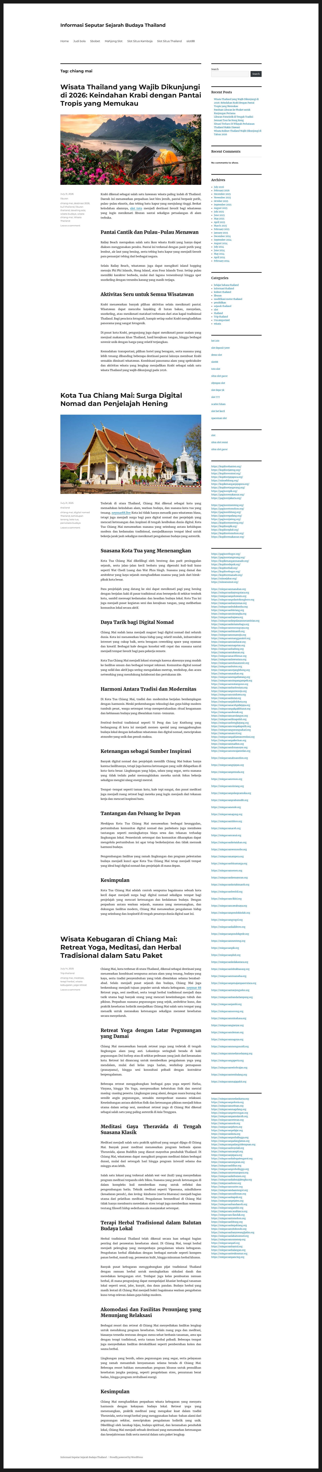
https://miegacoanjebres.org (226, 1127)
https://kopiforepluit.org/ (225, 529)
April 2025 (219, 222)
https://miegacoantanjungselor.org (230, 990)
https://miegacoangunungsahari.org (231, 729)
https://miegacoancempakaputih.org (231, 726)
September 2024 (222, 239)
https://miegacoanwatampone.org (229, 684)
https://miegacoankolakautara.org (229, 962)
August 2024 (220, 243)
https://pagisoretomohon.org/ (227, 508)
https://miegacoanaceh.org (226, 828)
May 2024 (219, 253)
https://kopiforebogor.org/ (225, 571)
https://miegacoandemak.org (227, 712)
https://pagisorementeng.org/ (227, 505)
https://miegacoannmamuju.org (228, 634)
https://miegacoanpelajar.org (227, 1130)
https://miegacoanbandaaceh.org (229, 1204)
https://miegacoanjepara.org (226, 1155)
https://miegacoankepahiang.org (229, 1225)
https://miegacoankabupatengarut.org (232, 1158)
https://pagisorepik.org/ (224, 491)
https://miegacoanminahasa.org (228, 1018)
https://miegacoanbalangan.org (228, 1250)
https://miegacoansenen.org (226, 870)
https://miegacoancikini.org (226, 898)
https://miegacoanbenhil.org (227, 891)
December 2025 (222, 194)
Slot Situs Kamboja (139, 41)
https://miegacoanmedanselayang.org (231, 1053)
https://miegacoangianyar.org (227, 1025)
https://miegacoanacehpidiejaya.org (230, 705)
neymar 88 (194, 987)
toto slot (215, 369)
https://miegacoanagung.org (226, 814)
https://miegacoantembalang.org (229, 1074)
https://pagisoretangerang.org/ (228, 557)
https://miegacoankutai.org (226, 698)
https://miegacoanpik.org (225, 948)
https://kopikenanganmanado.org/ (230, 561)
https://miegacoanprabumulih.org (229, 800)
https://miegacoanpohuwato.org (228, 596)
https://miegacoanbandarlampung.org (232, 997)
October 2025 (221, 201)
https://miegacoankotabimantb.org (230, 884)
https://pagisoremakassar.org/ (228, 494)
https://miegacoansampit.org (227, 1151)
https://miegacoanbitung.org (227, 1222)
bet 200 (215, 340)
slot (216, 309)
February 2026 (222, 190)
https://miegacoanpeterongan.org (229, 1112)
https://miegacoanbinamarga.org (229, 863)
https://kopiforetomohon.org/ (227, 533)
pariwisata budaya (70, 523)
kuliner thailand (222, 292)
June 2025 (219, 215)
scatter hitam (218, 404)
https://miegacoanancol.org (226, 733)
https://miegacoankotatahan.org (229, 842)
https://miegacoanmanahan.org (228, 589)
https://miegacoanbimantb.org (228, 631)
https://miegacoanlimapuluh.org (229, 719)
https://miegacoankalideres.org (228, 926)
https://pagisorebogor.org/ (225, 554)
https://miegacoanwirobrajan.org (229, 1067)
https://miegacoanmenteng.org (228, 941)
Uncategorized (222, 320)
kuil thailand (67, 206)
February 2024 (221, 261)
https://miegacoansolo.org (225, 1123)
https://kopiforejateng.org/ (226, 470)
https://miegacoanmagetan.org (228, 645)
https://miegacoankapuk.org (226, 1197)
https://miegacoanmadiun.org (227, 744)
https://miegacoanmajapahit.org (228, 1081)
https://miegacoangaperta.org (227, 1060)
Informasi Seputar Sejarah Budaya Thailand (113, 25)
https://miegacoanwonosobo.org (229, 849)
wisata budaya (68, 213)
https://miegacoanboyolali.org (227, 1148)
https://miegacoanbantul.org (227, 1246)
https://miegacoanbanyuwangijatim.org (232, 1232)
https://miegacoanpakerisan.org (228, 740)
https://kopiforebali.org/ (224, 568)
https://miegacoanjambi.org (226, 1004)
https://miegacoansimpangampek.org (231, 680)
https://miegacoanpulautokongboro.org (232, 599)
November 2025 (222, 197)
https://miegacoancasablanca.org (229, 1211)
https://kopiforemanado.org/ (227, 575)
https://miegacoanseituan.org (227, 1105)
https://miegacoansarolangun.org (229, 715)
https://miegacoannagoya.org (227, 1039)
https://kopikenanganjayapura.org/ (230, 484)
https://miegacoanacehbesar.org (229, 656)
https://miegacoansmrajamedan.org (230, 751)
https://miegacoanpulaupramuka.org (231, 793)
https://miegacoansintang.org (227, 786)
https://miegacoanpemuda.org (227, 772)
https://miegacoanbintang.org (227, 610)
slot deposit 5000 (220, 347)
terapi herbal (67, 981)
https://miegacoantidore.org (226, 821)
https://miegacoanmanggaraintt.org (230, 638)
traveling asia (78, 210)
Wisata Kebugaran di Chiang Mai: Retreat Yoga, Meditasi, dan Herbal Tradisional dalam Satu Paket (120, 947)
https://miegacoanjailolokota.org (229, 701)
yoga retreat (80, 985)
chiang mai (66, 203)
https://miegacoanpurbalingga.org (230, 1137)
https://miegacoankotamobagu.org (230, 624)
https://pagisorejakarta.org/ (226, 498)
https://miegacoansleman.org (227, 1032)
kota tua (73, 519)
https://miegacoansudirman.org (228, 1193)
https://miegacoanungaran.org (228, 1162)
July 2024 (219, 246)
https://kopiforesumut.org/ (226, 473)
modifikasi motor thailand (228, 299)
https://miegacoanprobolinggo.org (230, 1169)
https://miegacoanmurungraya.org (230, 627)
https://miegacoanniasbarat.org (228, 642)
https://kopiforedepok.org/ (225, 564)
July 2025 (219, 211)
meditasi (79, 978)
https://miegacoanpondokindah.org (230, 912)
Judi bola (79, 41)
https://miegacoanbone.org (226, 1183)
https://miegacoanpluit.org (225, 955)
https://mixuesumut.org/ (224, 582)
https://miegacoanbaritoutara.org (229, 687)
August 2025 (220, 208)
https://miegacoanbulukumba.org (229, 606)
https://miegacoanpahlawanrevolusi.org (233, 736)
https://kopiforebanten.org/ (226, 466)
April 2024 (219, 257)
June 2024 (219, 250)
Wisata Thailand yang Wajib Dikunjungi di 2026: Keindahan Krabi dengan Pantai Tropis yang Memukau (130, 95)
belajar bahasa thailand (226, 285)
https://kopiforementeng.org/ (227, 522)
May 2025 (219, 218)
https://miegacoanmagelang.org (228, 1109)
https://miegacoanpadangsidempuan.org (233, 1144)
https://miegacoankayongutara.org (230, 592)
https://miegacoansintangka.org (228, 613)
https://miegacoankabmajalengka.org (231, 1179)
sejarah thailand (222, 306)
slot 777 (215, 397)
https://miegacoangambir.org (227, 1207)
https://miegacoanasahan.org (227, 673)
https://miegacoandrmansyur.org (229, 747)
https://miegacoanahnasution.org (229, 758)
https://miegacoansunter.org (227, 1186)
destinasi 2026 (82, 203)
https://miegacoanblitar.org (226, 1165)
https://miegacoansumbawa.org (228, 694)
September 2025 (222, 204)
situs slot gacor (219, 376)
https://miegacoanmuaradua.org (228, 976)
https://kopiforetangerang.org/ (228, 487)
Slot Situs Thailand (169, 41)
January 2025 (221, 232)
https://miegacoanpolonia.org (227, 1102)
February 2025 (221, 229)
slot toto (136, 208)
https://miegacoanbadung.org (227, 649)
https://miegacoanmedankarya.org (230, 1098)
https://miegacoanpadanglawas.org (230, 1141)
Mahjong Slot (114, 41)
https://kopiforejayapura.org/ (227, 477)
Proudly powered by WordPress (126, 1457)
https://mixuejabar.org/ (224, 578)
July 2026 (219, 187)
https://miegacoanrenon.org (226, 779)
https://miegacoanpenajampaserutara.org (233, 983)
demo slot (216, 355)
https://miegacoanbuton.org (226, 666)
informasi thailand (224, 288)
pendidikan (220, 302)
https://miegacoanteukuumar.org (229, 1253)
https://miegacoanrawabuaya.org (229, 905)
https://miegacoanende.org (226, 807)
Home (64, 41)
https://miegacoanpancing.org (227, 1257)
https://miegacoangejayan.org (227, 765)
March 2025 (220, 225)
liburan (64, 198)
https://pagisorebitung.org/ (226, 512)
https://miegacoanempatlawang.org (230, 677)
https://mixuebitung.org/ (225, 480)
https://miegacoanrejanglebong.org (230, 670)
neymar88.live (121, 512)
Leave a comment (70, 225)
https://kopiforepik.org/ (224, 526)
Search (215, 69)
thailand (65, 507)
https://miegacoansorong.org (227, 1011)
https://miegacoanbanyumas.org (229, 603)
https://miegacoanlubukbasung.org (230, 969)
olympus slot (218, 383)
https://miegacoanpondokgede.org (230, 934)
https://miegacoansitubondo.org (229, 1229)
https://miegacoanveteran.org (227, 1119)
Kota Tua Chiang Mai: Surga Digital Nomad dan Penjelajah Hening (121, 399)
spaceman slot (219, 418)
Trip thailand (67, 973)
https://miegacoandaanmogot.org (229, 1190)
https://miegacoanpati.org (225, 1243)
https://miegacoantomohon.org (228, 1218)
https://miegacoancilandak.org (228, 1214)
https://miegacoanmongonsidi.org (230, 1046)
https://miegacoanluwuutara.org (228, 659)
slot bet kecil (218, 411)
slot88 (190, 41)
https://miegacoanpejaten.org (227, 1200)
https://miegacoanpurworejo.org (229, 691)
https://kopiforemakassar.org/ (227, 536)
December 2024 (222, 236)
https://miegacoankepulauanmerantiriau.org (235, 620)
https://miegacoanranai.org (226, 835)
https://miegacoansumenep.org (228, 1239)
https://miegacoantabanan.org (227, 652)
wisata (217, 323)
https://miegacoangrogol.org (227, 919)
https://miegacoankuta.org (225, 1134)
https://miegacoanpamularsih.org (229, 1116)
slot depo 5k (217, 390)
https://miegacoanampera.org (227, 856)
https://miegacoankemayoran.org (229, 877)
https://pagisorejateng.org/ (226, 519)
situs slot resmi (219, 442)
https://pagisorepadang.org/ (226, 515)
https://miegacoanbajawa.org (227, 617)
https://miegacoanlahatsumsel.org (230, 1236)
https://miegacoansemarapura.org (229, 1172)
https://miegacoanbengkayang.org (230, 722)
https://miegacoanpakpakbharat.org (230, 708)
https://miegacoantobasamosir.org (230, 663)
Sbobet (95, 41)
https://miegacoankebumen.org (228, 1176)
